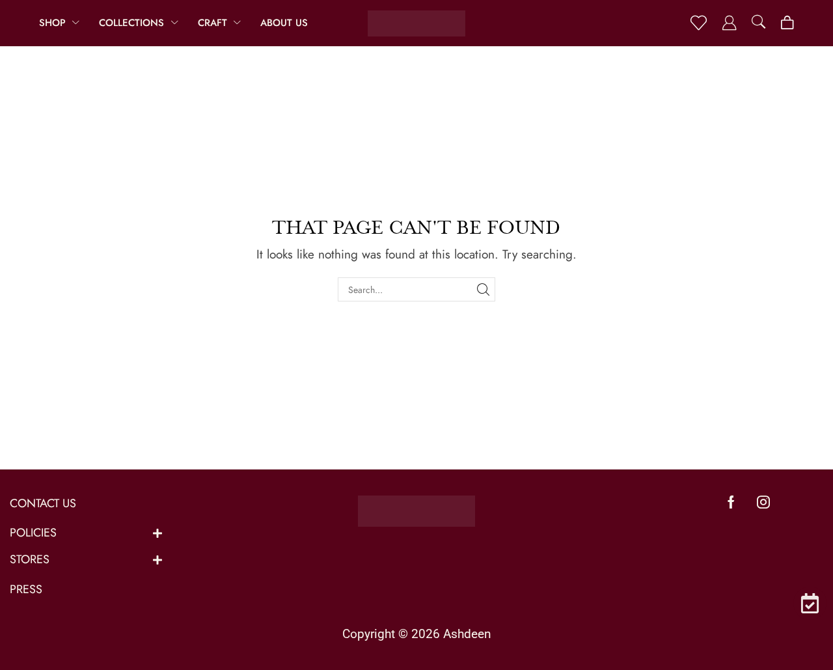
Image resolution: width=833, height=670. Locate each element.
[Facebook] (731, 502)
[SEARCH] (483, 289)
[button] (698, 23)
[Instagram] (763, 502)
